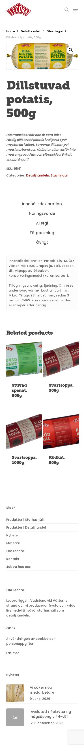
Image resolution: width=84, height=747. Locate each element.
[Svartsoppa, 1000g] (24, 432)
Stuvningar (55, 31)
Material (13, 543)
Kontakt (12, 559)
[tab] (42, 204)
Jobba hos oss (18, 566)
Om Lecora (15, 551)
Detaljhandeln (31, 31)
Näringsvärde (42, 213)
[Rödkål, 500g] (61, 432)
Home (10, 31)
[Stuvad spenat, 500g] (24, 359)
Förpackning (42, 232)
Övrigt (42, 242)
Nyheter (12, 535)
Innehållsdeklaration (42, 204)
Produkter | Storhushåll (25, 519)
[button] (71, 50)
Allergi (42, 223)
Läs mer (12, 653)
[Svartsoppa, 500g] (61, 359)
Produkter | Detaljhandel (26, 527)
